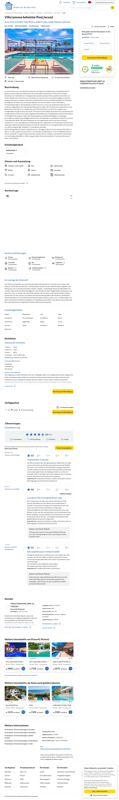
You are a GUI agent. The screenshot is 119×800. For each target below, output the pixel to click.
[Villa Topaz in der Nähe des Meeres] (62, 649)
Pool (53, 731)
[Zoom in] (71, 195)
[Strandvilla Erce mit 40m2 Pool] (39, 649)
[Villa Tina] (15, 649)
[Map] (39, 221)
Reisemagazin (45, 779)
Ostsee (7, 775)
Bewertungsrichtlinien (11, 448)
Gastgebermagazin (64, 775)
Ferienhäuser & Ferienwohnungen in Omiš (19, 744)
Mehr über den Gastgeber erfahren (16, 627)
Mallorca (8, 779)
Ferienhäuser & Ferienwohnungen (13, 13)
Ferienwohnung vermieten (104, 2)
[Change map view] (7, 196)
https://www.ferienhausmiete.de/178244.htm (55, 749)
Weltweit (8, 783)
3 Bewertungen (23, 611)
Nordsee (8, 772)
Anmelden (66, 2)
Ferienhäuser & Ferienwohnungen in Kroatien (20, 729)
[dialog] (99, 781)
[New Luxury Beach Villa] (39, 693)
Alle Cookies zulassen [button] (99, 791)
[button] (99, 795)
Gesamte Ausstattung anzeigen (15, 183)
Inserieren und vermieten (66, 772)
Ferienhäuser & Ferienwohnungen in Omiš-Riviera (21, 741)
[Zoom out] (71, 198)
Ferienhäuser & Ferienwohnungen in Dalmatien (20, 732)
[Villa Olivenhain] (62, 693)
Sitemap (8, 787)
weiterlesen (9, 386)
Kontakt (43, 787)
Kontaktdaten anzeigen (87, 88)
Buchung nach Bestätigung (63, 391)
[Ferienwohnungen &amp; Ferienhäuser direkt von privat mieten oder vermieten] (20, 7)
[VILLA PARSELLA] (15, 693)
